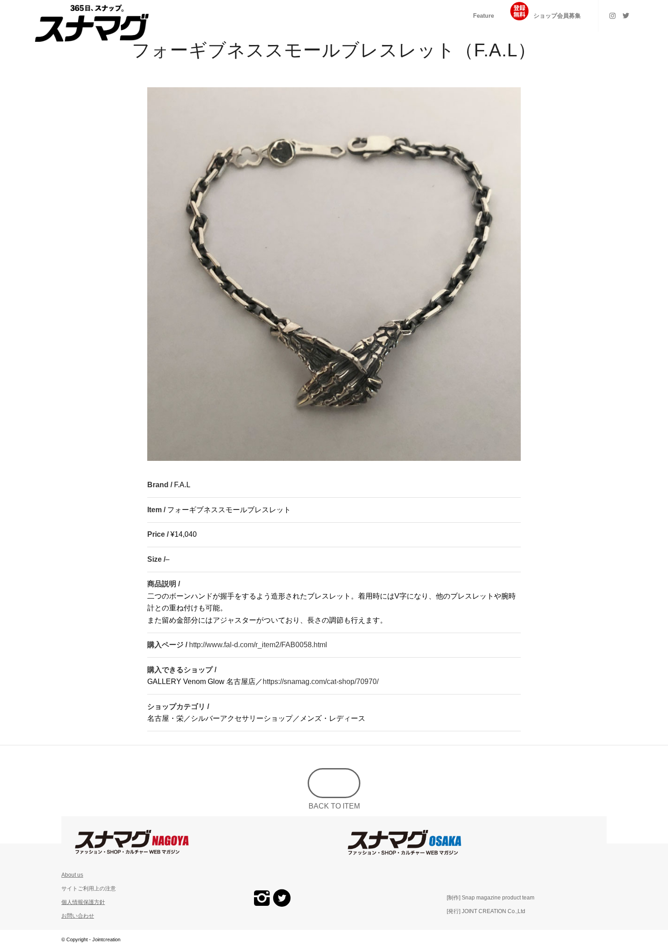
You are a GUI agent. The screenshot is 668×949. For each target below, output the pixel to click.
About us (72, 875)
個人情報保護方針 (83, 902)
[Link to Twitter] (626, 15)
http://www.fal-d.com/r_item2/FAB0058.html (258, 645)
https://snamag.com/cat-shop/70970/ (321, 681)
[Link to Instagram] (612, 15)
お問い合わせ (77, 916)
